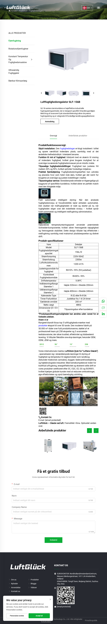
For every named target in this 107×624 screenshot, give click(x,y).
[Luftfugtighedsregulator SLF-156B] (68, 446)
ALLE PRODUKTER (17, 33)
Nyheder (14, 584)
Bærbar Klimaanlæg (17, 81)
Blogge (33, 584)
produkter (43, 325)
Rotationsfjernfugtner (18, 48)
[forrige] (41, 93)
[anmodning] (103, 307)
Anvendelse (15, 587)
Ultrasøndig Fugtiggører (13, 71)
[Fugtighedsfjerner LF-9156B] (47, 446)
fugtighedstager (67, 148)
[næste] (94, 93)
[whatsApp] (103, 301)
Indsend (53, 540)
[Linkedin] (103, 314)
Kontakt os (15, 591)
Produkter (35, 580)
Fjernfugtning (14, 41)
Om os (13, 580)
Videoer (34, 587)
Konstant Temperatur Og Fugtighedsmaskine (18, 59)
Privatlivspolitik (91, 620)
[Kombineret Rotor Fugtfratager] (89, 446)
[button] (89, 430)
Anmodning (49, 121)
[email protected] (53, 420)
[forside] (18, 7)
